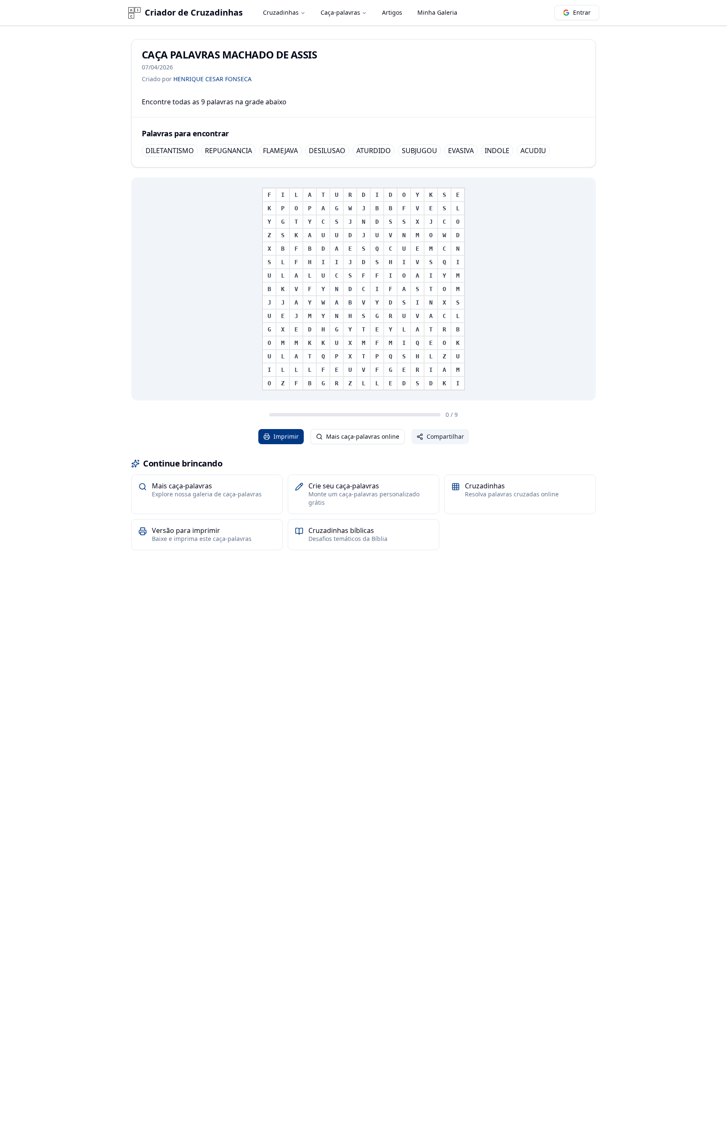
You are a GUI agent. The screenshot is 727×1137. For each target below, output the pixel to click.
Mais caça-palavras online (362, 436)
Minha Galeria (437, 12)
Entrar (582, 12)
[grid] (363, 289)
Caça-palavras (340, 12)
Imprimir (286, 436)
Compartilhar (445, 436)
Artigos (392, 12)
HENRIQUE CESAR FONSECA (212, 79)
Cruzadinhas (281, 12)
